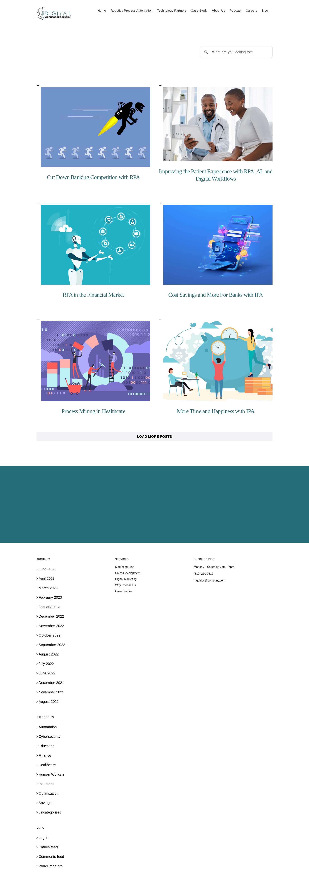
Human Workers (52, 774)
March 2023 (48, 588)
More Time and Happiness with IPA (215, 411)
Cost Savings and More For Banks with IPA (215, 295)
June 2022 (47, 673)
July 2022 (46, 664)
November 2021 (51, 692)
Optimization (48, 793)
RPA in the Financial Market (93, 295)
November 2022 (51, 626)
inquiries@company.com (209, 580)
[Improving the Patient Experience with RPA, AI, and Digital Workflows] (218, 124)
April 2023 (47, 578)
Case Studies (123, 591)
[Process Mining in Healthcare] (95, 361)
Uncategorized (50, 812)
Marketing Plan (124, 566)
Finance (45, 755)
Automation (48, 727)
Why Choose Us (125, 585)
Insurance (46, 784)
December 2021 (51, 683)
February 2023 (50, 597)
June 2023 (47, 569)
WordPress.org (51, 866)
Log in (43, 838)
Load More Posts (154, 436)
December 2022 (51, 616)
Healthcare (47, 765)
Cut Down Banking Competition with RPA (93, 177)
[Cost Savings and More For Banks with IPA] (218, 245)
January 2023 (49, 607)
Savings (45, 803)
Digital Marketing (126, 579)
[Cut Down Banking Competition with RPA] (95, 127)
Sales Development (127, 573)
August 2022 (49, 654)
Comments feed (51, 857)
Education (46, 746)
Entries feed (48, 847)
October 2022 (49, 635)
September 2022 (52, 645)
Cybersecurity (49, 736)
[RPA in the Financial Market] (95, 245)
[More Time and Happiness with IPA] (218, 361)
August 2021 (49, 702)
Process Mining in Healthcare (93, 411)
